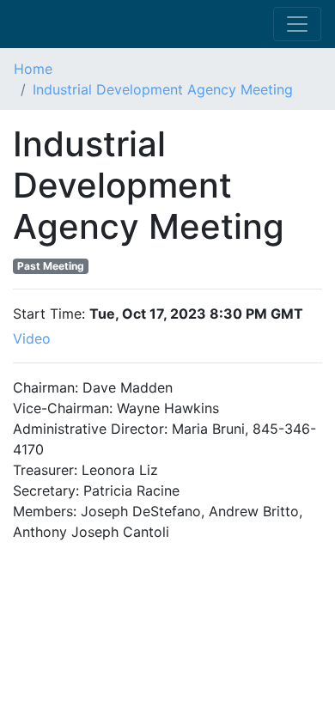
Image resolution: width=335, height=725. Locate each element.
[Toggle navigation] (297, 24)
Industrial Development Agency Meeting (163, 89)
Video (34, 338)
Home (33, 68)
